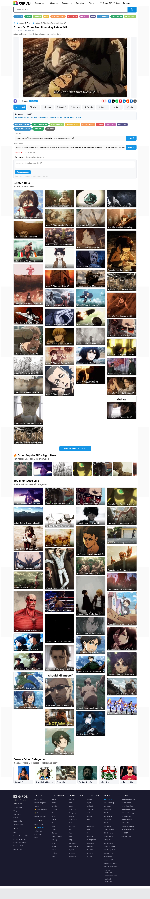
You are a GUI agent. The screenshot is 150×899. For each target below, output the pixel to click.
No (70, 830)
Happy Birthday (57, 836)
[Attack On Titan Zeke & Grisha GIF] (90, 259)
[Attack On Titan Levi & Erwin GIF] (122, 367)
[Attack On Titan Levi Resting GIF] (59, 568)
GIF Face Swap (109, 803)
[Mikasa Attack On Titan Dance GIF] (122, 706)
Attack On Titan (25, 23)
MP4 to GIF (107, 809)
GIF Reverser (108, 823)
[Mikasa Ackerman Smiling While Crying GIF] (122, 638)
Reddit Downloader (110, 876)
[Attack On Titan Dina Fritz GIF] (90, 375)
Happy (71, 799)
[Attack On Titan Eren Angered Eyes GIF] (28, 561)
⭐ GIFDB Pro (39, 828)
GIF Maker (107, 806)
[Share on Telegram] (124, 101)
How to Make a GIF (19, 842)
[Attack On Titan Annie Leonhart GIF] (122, 198)
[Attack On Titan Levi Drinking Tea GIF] (122, 608)
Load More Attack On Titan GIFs (75, 448)
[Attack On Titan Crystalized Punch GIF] (59, 218)
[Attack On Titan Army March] (62, 469)
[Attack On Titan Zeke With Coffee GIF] (28, 410)
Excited (71, 816)
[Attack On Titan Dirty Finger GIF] (122, 558)
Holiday (54, 840)
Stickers (53, 3)
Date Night (90, 843)
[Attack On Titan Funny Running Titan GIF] (90, 692)
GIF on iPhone (126, 803)
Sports (54, 856)
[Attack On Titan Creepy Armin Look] (122, 469)
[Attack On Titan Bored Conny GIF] (59, 381)
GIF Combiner (108, 833)
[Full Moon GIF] (84, 16)
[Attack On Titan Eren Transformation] (82, 469)
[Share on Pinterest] (120, 101)
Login (128, 3)
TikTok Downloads (128, 830)
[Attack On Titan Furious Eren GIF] (59, 317)
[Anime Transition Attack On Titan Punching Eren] (42, 469)
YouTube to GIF (109, 856)
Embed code (18, 143)
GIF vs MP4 (125, 823)
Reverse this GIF (56, 117)
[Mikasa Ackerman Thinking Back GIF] (59, 741)
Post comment (23, 172)
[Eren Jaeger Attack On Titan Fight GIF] (122, 686)
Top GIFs (37, 806)
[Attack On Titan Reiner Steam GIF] (59, 538)
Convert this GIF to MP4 (72, 117)
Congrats (72, 843)
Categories (39, 3)
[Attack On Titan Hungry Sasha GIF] (28, 700)
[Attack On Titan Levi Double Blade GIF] (90, 664)
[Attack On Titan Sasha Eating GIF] (122, 251)
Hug (70, 840)
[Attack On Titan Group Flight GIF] (59, 279)
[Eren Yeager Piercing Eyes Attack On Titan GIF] (90, 541)
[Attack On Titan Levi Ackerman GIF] (122, 282)
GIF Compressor (109, 813)
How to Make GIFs (128, 799)
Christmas (90, 809)
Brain (88, 830)
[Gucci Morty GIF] (72, 16)
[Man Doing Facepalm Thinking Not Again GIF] (59, 717)
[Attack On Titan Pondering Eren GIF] (28, 516)
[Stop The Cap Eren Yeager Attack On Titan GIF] (59, 658)
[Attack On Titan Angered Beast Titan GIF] (122, 347)
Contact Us (17, 814)
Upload (119, 3)
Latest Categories (40, 803)
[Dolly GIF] (46, 16)
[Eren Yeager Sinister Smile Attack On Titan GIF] (90, 645)
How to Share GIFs (19, 839)
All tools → (108, 799)
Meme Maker (108, 836)
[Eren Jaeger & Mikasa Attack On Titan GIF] (28, 642)
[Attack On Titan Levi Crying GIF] (90, 516)
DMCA (15, 818)
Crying (71, 823)
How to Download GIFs (21, 836)
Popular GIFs (17, 849)
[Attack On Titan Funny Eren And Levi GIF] (122, 535)
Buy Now (90, 853)
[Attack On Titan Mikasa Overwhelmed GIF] (90, 356)
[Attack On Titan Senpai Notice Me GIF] (59, 198)
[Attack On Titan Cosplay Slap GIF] (90, 596)
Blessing (90, 846)
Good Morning (74, 846)
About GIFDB (17, 807)
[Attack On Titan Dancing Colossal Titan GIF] (28, 284)
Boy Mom (90, 850)
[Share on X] (113, 101)
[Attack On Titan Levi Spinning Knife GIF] (59, 356)
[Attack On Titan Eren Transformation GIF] (122, 497)
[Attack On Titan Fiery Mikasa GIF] (28, 315)
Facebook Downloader (108, 880)
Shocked (72, 853)
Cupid (89, 803)
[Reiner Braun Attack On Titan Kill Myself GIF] (59, 690)
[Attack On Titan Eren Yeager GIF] (90, 198)
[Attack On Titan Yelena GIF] (90, 317)
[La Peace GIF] (37, 16)
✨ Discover (38, 813)
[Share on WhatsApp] (116, 101)
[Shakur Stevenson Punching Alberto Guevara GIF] (59, 601)
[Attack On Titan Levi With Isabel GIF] (122, 386)
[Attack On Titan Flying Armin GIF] (90, 298)
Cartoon (54, 809)
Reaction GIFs (126, 836)
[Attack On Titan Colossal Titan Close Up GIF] (122, 328)
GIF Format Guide (128, 819)
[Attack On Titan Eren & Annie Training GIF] (28, 385)
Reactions (66, 3)
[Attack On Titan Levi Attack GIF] (59, 298)
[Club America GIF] (103, 16)
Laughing (72, 813)
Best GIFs (125, 833)
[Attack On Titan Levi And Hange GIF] (28, 661)
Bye (70, 836)
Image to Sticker (109, 846)
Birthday (54, 806)
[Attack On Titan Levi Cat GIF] (59, 258)
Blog (15, 811)
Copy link (17, 134)
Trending (80, 3)
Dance (54, 819)
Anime (54, 803)
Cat (53, 813)
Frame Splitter (109, 830)
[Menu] (134, 3)
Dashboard (38, 834)
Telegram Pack (109, 853)
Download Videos (128, 826)
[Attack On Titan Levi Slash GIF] (28, 681)
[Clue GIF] (93, 16)
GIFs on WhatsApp (128, 813)
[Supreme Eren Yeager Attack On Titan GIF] (59, 628)
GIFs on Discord (127, 816)
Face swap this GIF (22, 117)
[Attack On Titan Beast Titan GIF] (28, 230)
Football (89, 813)
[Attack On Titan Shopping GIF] (28, 251)
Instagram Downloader (108, 871)
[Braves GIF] (28, 16)
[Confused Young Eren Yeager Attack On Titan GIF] (122, 664)
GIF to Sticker (108, 843)
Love (53, 843)
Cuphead (90, 806)
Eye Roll (72, 850)
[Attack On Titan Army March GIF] (28, 366)
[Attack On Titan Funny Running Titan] (22, 469)
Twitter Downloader (110, 866)
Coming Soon (91, 840)
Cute (53, 816)
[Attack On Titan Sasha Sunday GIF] (122, 219)
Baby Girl (90, 836)
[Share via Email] (135, 101)
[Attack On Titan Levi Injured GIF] (90, 238)
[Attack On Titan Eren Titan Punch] (102, 469)
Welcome (72, 856)
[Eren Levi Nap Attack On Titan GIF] (59, 517)
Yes (70, 833)
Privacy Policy (17, 821)
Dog (53, 826)
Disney (54, 823)
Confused (72, 826)
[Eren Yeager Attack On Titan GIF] (90, 496)
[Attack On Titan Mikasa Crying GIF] (28, 538)
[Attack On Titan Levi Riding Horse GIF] (90, 626)
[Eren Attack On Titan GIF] (90, 218)
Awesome (90, 826)
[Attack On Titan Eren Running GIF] (90, 336)
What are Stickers (19, 846)
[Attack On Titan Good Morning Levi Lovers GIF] (28, 435)
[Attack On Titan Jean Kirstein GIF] (28, 341)
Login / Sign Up (39, 824)
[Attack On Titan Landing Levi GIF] (90, 566)
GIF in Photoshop (127, 806)
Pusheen (55, 853)
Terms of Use (17, 824)
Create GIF (107, 3)
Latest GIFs (38, 799)
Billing (36, 838)
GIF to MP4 (107, 819)
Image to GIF (108, 840)
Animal (54, 799)
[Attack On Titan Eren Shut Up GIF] (122, 407)
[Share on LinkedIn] (131, 101)
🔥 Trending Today (40, 809)
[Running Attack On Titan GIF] (28, 580)
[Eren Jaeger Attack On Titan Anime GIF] (122, 582)
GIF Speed (107, 826)
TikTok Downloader (110, 863)
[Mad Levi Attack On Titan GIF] (90, 723)
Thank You (72, 809)
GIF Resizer (108, 816)
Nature (54, 850)
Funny (54, 830)
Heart (88, 819)
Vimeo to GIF (108, 860)
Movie (54, 846)
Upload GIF (38, 831)
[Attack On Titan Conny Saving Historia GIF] (59, 237)
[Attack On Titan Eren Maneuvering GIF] (90, 278)
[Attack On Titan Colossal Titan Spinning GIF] (28, 611)
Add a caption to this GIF (39, 117)
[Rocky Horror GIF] (116, 16)
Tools (91, 3)
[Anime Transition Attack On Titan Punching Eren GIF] (28, 496)
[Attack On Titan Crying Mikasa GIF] (28, 204)
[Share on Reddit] (127, 101)
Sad (70, 803)
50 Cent (89, 856)
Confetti (89, 816)
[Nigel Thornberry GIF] (58, 16)
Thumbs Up (73, 819)
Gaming (54, 833)
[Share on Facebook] (109, 101)
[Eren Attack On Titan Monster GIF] (122, 516)
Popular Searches (40, 816)
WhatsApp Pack (109, 850)
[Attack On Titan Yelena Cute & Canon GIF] (59, 336)
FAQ (14, 832)
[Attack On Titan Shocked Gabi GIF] (122, 305)
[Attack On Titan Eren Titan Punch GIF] (59, 496)
